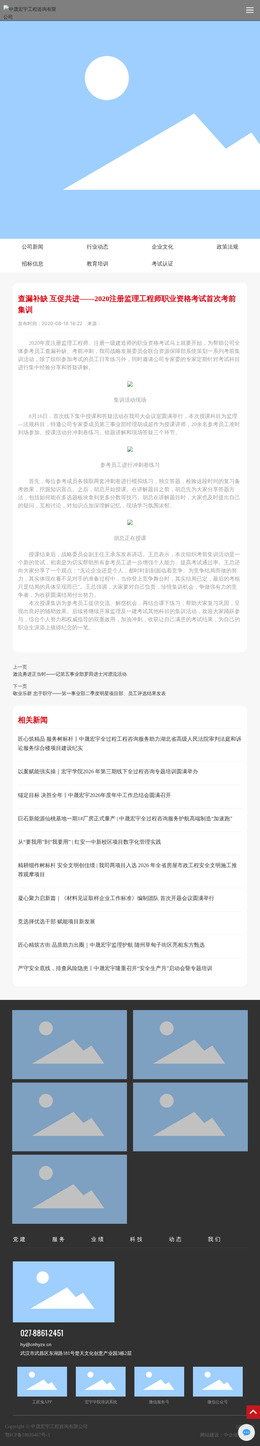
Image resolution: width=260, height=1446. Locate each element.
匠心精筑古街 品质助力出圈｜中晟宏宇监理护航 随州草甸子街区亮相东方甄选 (111, 945)
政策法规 (227, 247)
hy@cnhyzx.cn (35, 1344)
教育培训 (97, 264)
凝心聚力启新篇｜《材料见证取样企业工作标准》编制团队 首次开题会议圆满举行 (116, 898)
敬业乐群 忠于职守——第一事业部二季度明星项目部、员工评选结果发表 (89, 693)
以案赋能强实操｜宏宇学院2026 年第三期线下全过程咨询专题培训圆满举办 (108, 771)
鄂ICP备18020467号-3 (27, 1435)
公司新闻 (32, 247)
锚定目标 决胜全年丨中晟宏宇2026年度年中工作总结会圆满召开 (94, 795)
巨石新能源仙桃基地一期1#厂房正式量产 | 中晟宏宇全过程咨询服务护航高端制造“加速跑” (125, 818)
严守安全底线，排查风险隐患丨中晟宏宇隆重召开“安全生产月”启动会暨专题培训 (115, 968)
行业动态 (97, 247)
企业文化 (162, 247)
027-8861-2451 (41, 1332)
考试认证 (162, 264)
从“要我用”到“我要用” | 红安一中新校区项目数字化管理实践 (89, 842)
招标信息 (32, 264)
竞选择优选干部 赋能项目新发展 (56, 921)
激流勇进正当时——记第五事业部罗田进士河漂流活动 (70, 674)
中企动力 (233, 1435)
